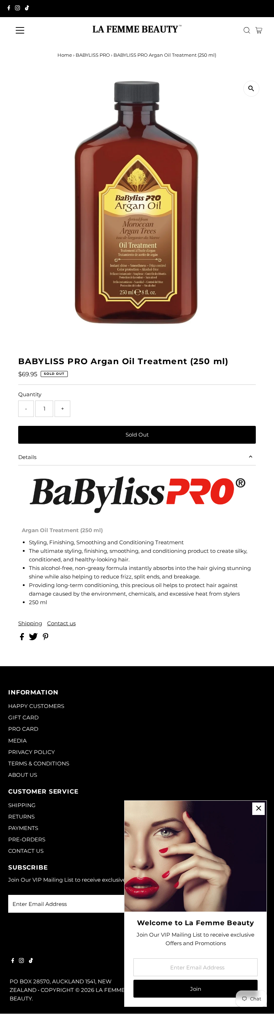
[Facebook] (9, 8)
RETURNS (21, 816)
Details (27, 457)
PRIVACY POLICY (31, 752)
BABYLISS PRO (93, 55)
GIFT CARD (23, 717)
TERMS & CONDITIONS (38, 763)
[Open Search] (247, 30)
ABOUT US (22, 774)
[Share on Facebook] (22, 638)
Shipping (30, 623)
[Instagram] (17, 8)
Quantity (29, 394)
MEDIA (17, 740)
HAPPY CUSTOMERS (36, 706)
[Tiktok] (27, 8)
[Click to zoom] (251, 89)
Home (64, 55)
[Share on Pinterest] (46, 638)
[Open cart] (258, 30)
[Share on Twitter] (34, 638)
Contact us (61, 623)
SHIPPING (22, 805)
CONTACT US (26, 850)
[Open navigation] (41, 30)
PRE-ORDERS (26, 839)
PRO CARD (23, 728)
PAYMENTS (23, 828)
